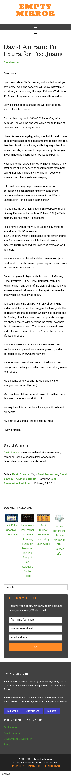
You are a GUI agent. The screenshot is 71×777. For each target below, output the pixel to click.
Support (51, 711)
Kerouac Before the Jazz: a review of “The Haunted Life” (59, 540)
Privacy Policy (17, 766)
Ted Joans (20, 479)
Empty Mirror (35, 10)
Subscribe (12, 711)
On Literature (10, 727)
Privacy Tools (34, 766)
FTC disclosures (52, 766)
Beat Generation (48, 474)
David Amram (12, 62)
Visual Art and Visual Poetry (18, 739)
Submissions (32, 711)
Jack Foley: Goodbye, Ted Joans (11, 530)
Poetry (7, 744)
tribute (32, 479)
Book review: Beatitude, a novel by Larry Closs (43, 534)
